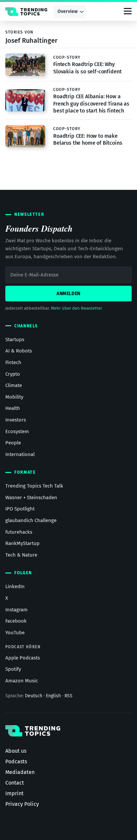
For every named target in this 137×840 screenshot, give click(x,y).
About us (15, 751)
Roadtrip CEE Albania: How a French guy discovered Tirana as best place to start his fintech (91, 103)
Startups (14, 340)
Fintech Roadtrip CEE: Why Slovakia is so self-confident (87, 68)
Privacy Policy (22, 804)
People (13, 443)
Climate (13, 385)
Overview (67, 11)
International (20, 454)
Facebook (16, 621)
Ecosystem (17, 431)
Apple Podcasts (22, 658)
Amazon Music (21, 681)
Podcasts (16, 761)
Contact (14, 783)
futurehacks (18, 532)
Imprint (14, 793)
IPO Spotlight (20, 509)
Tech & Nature (21, 555)
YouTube (15, 633)
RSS (68, 696)
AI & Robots (18, 351)
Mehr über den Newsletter (76, 308)
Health (12, 408)
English (53, 696)
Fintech (13, 362)
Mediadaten (20, 772)
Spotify (13, 669)
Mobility (14, 397)
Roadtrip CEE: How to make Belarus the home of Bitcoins (87, 139)
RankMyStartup (22, 543)
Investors (15, 420)
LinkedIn (15, 586)
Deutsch (33, 696)
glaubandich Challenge (31, 520)
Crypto (12, 374)
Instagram (16, 610)
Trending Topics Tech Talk (34, 486)
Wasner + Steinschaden (31, 497)
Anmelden (68, 293)
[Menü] (128, 11)
